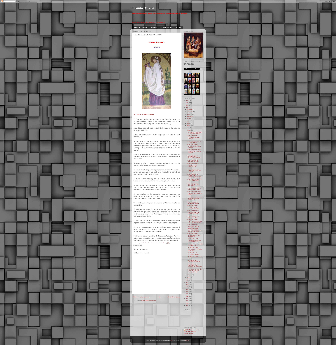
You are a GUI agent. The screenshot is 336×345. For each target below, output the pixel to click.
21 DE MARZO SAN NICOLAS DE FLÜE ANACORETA (193, 184)
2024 (187, 105)
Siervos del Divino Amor (141, 27)
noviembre (190, 111)
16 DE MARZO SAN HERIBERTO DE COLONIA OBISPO (192, 207)
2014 (187, 298)
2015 (187, 296)
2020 (187, 284)
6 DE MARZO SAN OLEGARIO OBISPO (193, 253)
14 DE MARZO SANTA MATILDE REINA (193, 216)
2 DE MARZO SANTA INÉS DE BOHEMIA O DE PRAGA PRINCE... (194, 270)
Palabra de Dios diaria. (166, 27)
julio (188, 121)
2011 (187, 305)
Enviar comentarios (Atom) (148, 300)
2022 (187, 280)
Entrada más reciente (141, 297)
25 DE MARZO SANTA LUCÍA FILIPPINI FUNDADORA (193, 165)
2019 (187, 287)
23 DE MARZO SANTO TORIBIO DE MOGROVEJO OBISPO (194, 176)
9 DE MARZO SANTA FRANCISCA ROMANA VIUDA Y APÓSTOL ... (194, 240)
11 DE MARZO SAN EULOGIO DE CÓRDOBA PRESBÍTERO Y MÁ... (194, 230)
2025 (187, 103)
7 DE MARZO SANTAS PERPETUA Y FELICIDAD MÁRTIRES (194, 249)
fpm (171, 340)
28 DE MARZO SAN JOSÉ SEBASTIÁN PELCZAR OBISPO (194, 151)
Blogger (187, 340)
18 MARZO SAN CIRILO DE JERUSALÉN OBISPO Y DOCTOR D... (194, 198)
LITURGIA (154, 27)
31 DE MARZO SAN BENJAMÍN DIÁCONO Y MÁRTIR (194, 137)
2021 (187, 282)
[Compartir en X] (138, 245)
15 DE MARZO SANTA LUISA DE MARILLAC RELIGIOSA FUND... (193, 212)
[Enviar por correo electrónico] (134, 245)
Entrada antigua (174, 297)
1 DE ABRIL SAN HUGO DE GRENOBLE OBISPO (194, 133)
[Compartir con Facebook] (139, 245)
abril (188, 128)
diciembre (190, 109)
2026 (187, 100)
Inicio (159, 297)
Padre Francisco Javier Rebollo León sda (192, 330)
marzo (189, 130)
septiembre (190, 116)
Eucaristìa (178, 27)
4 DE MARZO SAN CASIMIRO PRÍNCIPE (193, 261)
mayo (188, 125)
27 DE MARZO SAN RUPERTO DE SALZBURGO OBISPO (194, 156)
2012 (187, 303)
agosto (189, 118)
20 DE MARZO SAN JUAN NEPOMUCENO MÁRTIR (194, 188)
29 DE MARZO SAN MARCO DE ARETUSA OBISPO (193, 146)
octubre (189, 114)
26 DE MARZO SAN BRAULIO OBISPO (192, 161)
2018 (187, 289)
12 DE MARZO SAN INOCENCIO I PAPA (193, 225)
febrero (189, 275)
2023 (187, 107)
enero (189, 277)
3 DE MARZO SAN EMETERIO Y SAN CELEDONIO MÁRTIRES (194, 265)
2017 (187, 291)
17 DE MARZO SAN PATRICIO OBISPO (193, 202)
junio (188, 123)
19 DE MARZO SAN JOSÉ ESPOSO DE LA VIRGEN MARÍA (194, 193)
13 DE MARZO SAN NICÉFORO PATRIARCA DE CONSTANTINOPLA (194, 221)
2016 (187, 294)
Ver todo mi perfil (188, 333)
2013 (187, 300)
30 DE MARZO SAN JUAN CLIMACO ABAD (194, 141)
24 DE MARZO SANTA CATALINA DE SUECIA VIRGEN (193, 170)
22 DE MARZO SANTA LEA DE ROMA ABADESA (194, 180)
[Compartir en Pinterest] (141, 245)
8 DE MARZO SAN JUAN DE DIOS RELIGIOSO (195, 244)
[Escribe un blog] (136, 245)
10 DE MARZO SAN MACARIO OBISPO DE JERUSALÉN (194, 235)
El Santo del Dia (142, 8)
